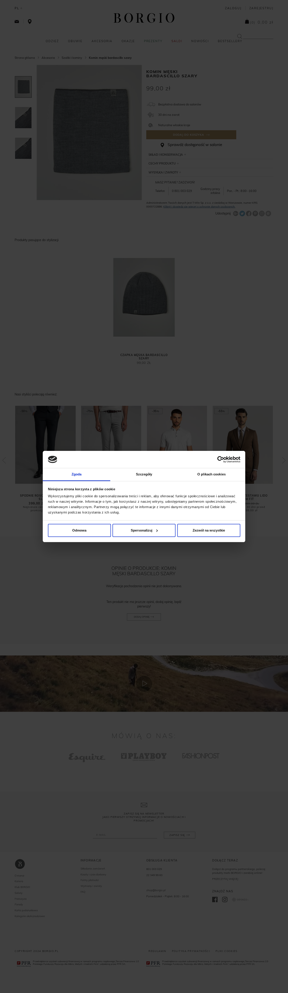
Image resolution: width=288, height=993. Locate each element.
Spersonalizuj (141, 530)
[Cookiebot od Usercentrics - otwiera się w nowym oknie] (220, 459)
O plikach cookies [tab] (211, 474)
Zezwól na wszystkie (209, 530)
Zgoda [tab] (77, 474)
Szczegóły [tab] (144, 474)
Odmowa (79, 530)
